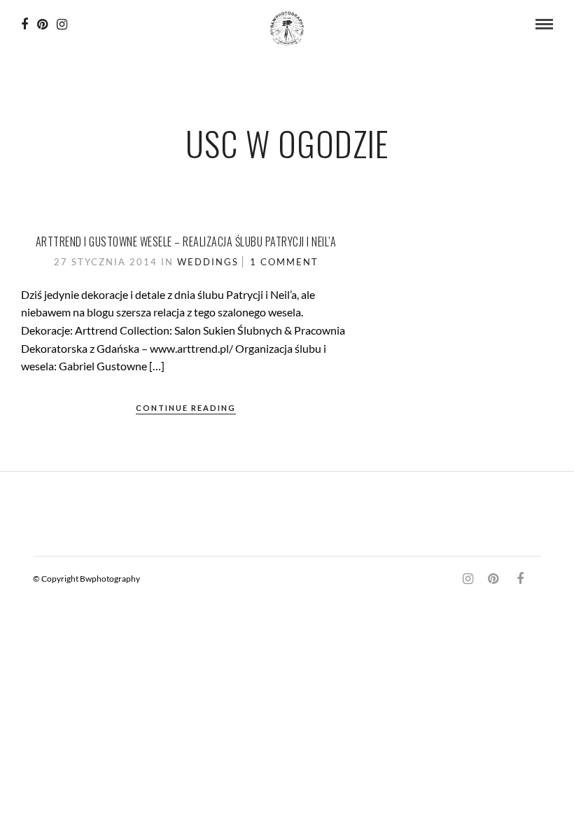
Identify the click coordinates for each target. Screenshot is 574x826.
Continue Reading (186, 407)
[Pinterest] (42, 24)
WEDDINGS (208, 261)
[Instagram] (62, 24)
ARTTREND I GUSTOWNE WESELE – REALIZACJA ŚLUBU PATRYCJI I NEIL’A (186, 241)
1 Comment (284, 261)
